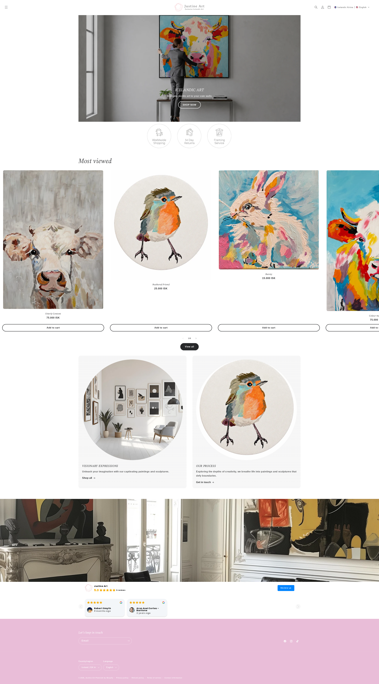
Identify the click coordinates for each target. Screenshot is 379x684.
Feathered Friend (161, 284)
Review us (286, 587)
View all (189, 346)
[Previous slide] (80, 606)
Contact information (173, 678)
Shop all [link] (87, 478)
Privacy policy (122, 678)
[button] (6, 7)
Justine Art (101, 586)
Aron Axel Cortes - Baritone (147, 609)
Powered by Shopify (104, 678)
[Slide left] (183, 338)
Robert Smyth (102, 608)
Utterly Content (53, 313)
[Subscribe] (128, 640)
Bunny (268, 274)
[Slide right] (196, 338)
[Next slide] (298, 606)
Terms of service (154, 678)
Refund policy (138, 678)
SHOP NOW (189, 105)
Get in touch (203, 482)
